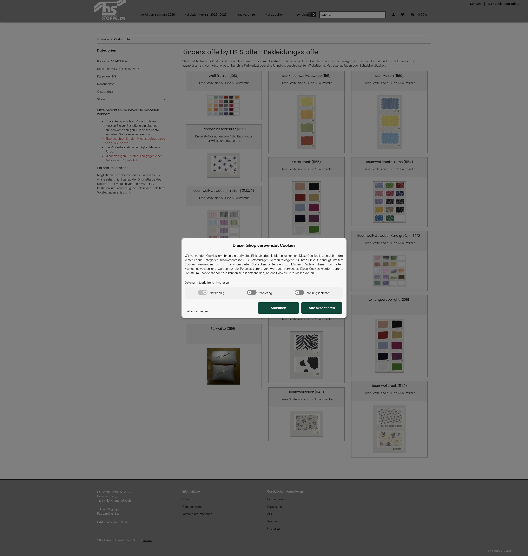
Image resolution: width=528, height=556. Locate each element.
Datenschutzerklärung (199, 282)
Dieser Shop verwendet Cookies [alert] (264, 245)
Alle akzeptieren (322, 308)
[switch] (202, 292)
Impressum (223, 282)
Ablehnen (278, 308)
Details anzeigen (197, 311)
